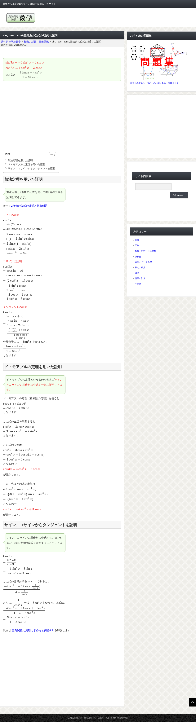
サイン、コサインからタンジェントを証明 (31, 168)
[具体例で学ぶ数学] (20, 22)
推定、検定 (140, 267)
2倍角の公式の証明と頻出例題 (29, 205)
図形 (137, 245)
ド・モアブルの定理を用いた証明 (26, 164)
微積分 (138, 256)
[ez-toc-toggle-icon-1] (50, 155)
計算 (137, 240)
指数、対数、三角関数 (145, 251)
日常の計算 (140, 278)
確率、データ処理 (143, 262)
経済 (137, 273)
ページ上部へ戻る (192, 702)
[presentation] (25, 62)
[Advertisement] (62, 115)
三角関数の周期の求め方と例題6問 (33, 630)
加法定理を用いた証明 (20, 160)
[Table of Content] (52, 155)
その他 (138, 284)
